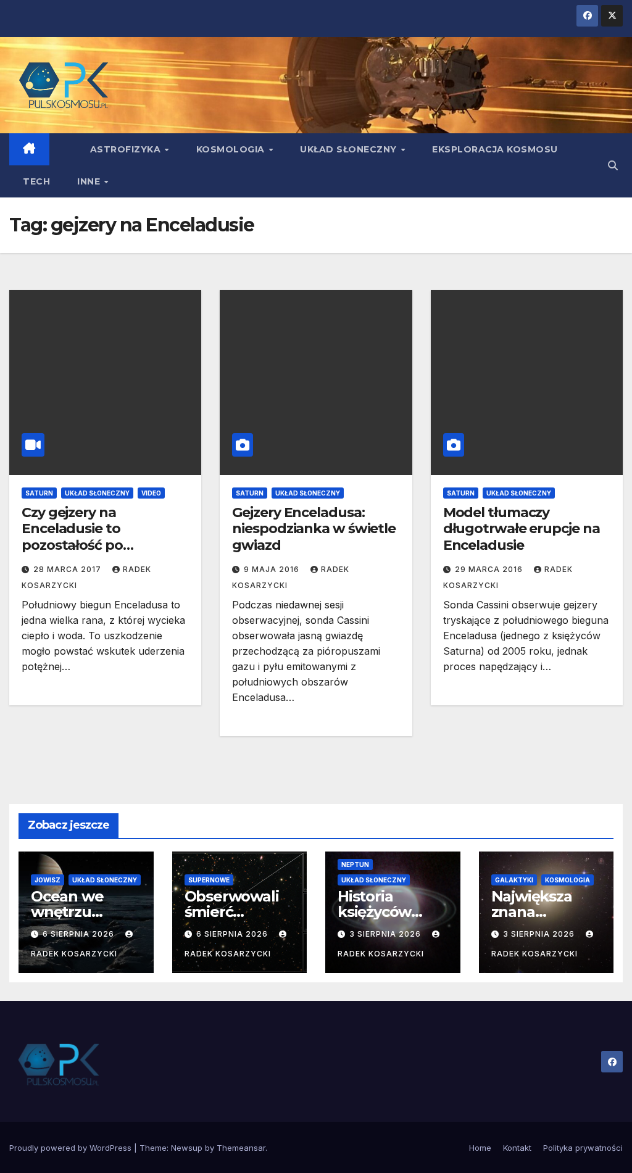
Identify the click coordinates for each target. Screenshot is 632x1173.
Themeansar (241, 1148)
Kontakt (517, 1148)
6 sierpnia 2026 (80, 934)
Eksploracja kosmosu (495, 149)
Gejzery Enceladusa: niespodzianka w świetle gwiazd (314, 528)
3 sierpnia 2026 (386, 934)
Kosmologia (232, 149)
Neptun (355, 864)
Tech (36, 181)
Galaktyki (514, 880)
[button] (613, 165)
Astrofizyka (127, 149)
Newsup (186, 1148)
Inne (90, 181)
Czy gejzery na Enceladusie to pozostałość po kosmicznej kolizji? (82, 537)
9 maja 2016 (273, 569)
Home (480, 1148)
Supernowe (209, 880)
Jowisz (47, 880)
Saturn (39, 493)
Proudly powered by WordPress (71, 1148)
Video (151, 493)
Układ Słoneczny (349, 149)
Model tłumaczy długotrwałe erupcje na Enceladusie (521, 528)
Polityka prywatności (583, 1148)
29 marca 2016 (490, 569)
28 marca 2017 (68, 569)
